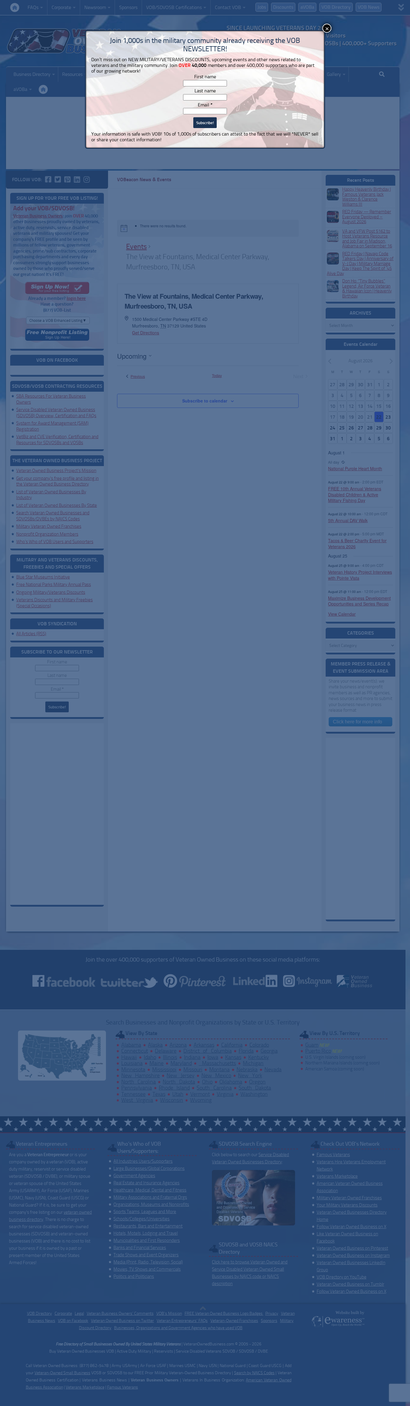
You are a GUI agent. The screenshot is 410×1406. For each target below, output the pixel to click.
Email (205, 105)
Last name (205, 91)
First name (205, 76)
